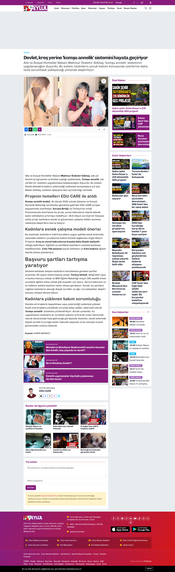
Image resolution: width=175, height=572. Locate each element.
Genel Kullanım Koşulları (82, 554)
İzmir (56, 8)
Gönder (30, 487)
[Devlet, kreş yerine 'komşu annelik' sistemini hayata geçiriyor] (66, 101)
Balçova (40, 561)
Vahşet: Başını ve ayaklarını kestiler (34, 427)
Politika (75, 8)
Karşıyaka (80, 564)
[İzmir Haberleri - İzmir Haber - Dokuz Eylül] (35, 8)
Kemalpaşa (90, 564)
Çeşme (96, 561)
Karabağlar (59, 564)
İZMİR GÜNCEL (135, 318)
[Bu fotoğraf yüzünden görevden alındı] (93, 440)
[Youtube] (135, 518)
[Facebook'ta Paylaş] (26, 129)
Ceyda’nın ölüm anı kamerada (62, 451)
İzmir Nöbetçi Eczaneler (38, 540)
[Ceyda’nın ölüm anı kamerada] (66, 440)
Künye (96, 554)
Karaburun (70, 564)
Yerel (119, 8)
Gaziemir (38, 564)
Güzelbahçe (48, 564)
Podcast (27, 557)
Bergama (66, 561)
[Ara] (146, 8)
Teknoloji (92, 8)
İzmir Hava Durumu (68, 540)
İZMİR (26, 561)
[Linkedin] (59, 396)
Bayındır (48, 561)
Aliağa (33, 561)
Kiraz (99, 564)
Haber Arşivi (128, 545)
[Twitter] (50, 396)
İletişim (103, 554)
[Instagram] (54, 396)
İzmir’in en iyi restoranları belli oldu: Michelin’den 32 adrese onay (139, 335)
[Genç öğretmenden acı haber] (38, 440)
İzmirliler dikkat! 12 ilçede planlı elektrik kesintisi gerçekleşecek (137, 323)
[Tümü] (148, 312)
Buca (90, 561)
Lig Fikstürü (65, 554)
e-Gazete (29, 2)
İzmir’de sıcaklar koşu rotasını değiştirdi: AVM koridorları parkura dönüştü (138, 370)
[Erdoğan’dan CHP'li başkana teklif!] (93, 417)
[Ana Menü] (150, 8)
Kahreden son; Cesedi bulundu (139, 358)
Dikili (26, 564)
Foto (50, 2)
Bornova (82, 561)
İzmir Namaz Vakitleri (101, 540)
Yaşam (102, 8)
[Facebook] (45, 396)
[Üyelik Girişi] (149, 2)
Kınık (104, 564)
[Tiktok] (139, 518)
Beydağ (74, 561)
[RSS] (131, 522)
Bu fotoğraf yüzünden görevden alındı (90, 451)
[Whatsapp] (148, 518)
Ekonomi (65, 8)
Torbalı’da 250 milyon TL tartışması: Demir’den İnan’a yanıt (139, 382)
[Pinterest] (122, 518)
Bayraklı (57, 561)
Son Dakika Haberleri (100, 545)
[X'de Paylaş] (30, 129)
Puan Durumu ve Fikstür (38, 545)
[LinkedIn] (131, 518)
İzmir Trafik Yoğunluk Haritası (135, 540)
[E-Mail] (41, 396)
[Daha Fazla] (40, 129)
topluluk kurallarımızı (50, 496)
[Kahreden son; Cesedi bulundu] (66, 417)
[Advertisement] (87, 30)
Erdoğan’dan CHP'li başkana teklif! (89, 427)
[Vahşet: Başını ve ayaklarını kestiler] (38, 417)
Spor (83, 8)
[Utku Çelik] (31, 392)
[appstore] (120, 529)
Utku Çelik (30, 134)
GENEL (27, 52)
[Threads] (144, 518)
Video (58, 2)
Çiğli (102, 561)
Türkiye (111, 8)
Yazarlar (40, 2)
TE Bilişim (147, 561)
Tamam (149, 568)
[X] (118, 518)
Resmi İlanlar (130, 8)
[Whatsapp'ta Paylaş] (35, 129)
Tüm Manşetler (66, 545)
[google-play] (141, 529)
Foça (31, 564)
